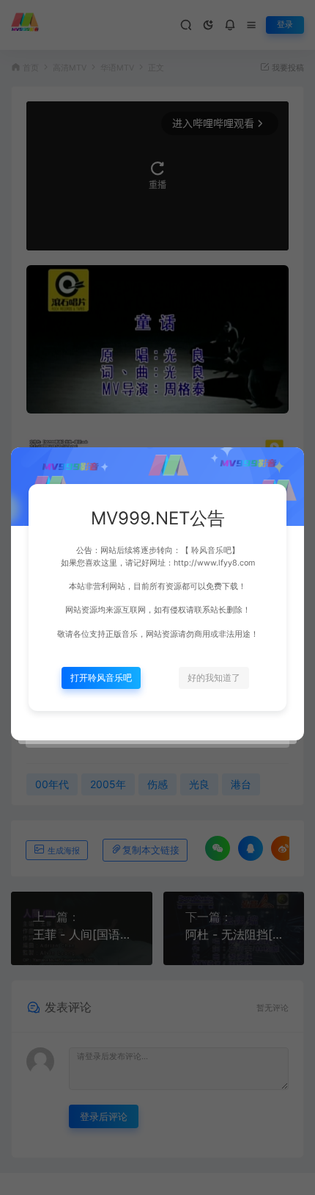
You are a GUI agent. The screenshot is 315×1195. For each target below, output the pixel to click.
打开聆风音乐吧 (101, 677)
